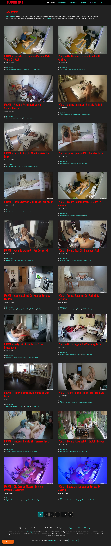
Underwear (31, 357)
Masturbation (21, 69)
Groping (13, 69)
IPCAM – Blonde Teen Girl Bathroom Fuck (78, 250)
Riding (74, 163)
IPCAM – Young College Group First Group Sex (81, 393)
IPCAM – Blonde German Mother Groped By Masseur (79, 203)
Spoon (35, 166)
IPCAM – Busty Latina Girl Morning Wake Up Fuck (26, 155)
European (79, 260)
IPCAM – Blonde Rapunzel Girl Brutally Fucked (81, 441)
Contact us (73, 540)
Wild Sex (29, 118)
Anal (7, 260)
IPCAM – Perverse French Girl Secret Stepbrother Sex (22, 106)
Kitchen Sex (25, 309)
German (8, 69)
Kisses (21, 260)
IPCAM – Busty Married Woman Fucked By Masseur (79, 488)
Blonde (62, 163)
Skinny (83, 114)
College (62, 402)
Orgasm (77, 114)
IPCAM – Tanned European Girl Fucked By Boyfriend (78, 297)
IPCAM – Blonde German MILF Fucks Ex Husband (28, 202)
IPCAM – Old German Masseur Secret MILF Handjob (79, 57)
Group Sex (74, 402)
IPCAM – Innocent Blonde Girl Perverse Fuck (26, 441)
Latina (66, 114)
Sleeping (30, 166)
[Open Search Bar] (102, 2)
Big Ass (8, 500)
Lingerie (73, 354)
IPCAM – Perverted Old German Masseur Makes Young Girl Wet (28, 57)
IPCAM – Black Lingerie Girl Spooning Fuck (79, 344)
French (13, 118)
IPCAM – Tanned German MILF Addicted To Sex (81, 153)
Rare (21, 118)
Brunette (13, 166)
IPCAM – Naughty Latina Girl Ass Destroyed (26, 250)
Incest (17, 118)
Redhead (39, 309)
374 (64, 515)
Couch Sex (9, 406)
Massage (73, 69)
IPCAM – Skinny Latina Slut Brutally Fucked (80, 104)
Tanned (79, 163)
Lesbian (80, 402)
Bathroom (62, 260)
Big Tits (8, 166)
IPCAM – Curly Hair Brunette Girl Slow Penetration (23, 345)
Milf (78, 69)
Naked (27, 69)
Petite (38, 69)
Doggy (8, 118)
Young (90, 309)
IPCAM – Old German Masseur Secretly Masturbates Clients (23, 488)
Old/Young (33, 69)
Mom (85, 215)
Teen (24, 118)
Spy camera (9, 67)
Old (85, 69)
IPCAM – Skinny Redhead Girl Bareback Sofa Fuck (26, 394)
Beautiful (8, 212)
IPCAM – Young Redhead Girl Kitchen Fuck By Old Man (27, 297)
